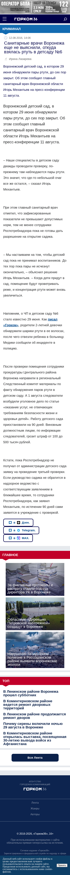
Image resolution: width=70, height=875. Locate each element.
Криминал (11, 29)
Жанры (35, 808)
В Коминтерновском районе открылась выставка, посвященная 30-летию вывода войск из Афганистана (34, 739)
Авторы (35, 814)
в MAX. (21, 538)
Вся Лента (35, 757)
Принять (62, 865)
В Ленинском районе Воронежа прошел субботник (30, 693)
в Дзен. (22, 522)
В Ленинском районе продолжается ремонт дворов (34, 716)
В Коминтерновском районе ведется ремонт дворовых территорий (27, 704)
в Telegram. (24, 530)
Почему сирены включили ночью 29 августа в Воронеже (33, 725)
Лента (35, 802)
